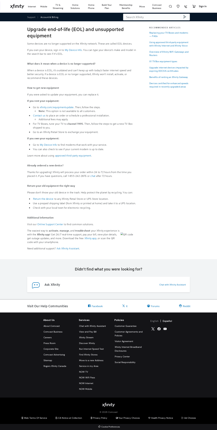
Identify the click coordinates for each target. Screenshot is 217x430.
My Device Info (73, 50)
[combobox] (156, 17)
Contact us (39, 115)
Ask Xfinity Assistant (68, 248)
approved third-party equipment (73, 155)
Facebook (97, 306)
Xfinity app (90, 238)
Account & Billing (49, 17)
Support (31, 17)
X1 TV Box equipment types (163, 61)
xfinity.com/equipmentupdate (57, 107)
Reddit (186, 306)
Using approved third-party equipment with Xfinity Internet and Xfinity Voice (168, 44)
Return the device (43, 198)
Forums (155, 306)
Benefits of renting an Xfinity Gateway (168, 77)
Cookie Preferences (110, 427)
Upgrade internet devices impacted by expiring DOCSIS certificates (168, 69)
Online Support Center (50, 224)
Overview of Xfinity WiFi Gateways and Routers (169, 53)
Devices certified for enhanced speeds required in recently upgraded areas (168, 85)
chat (92, 175)
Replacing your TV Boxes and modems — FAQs (168, 34)
